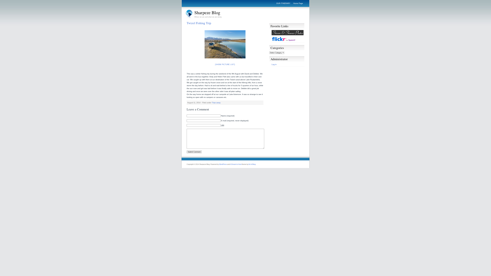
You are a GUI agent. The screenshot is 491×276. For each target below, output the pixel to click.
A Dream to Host (235, 164)
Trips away (216, 103)
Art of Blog (252, 164)
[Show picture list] (225, 64)
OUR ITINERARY (283, 3)
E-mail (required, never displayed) (235, 121)
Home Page (298, 3)
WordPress (223, 164)
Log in (274, 64)
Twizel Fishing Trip (199, 23)
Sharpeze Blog (207, 12)
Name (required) (228, 116)
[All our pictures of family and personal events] (288, 35)
